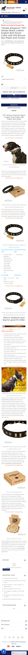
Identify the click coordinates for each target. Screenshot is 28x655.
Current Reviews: (5, 98)
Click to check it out (14, 96)
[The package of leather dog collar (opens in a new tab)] (14, 478)
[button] (25, 16)
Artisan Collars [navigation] (8, 20)
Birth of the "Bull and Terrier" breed (12, 588)
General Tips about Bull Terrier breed (12, 599)
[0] (24, 11)
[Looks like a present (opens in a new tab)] (14, 525)
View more (6, 569)
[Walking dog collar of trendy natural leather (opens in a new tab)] (14, 151)
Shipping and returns (14, 107)
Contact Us (17, 12)
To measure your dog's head (10, 578)
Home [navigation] (3, 20)
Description (13, 105)
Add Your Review (15, 98)
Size (2, 76)
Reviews (14, 110)
